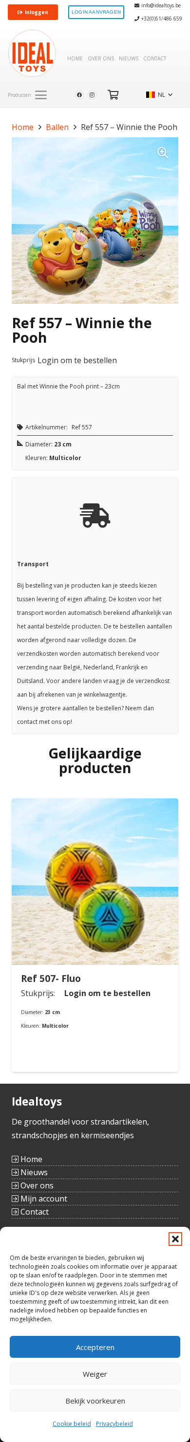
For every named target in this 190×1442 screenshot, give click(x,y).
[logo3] (32, 53)
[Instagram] (92, 95)
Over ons (36, 1185)
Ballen (57, 127)
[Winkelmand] (113, 95)
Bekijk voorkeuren (95, 1400)
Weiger (95, 1374)
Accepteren (95, 1347)
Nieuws (33, 1172)
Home (23, 127)
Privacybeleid (114, 1424)
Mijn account (43, 1198)
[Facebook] (79, 95)
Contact (34, 1211)
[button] (175, 1239)
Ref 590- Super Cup (145, 978)
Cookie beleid (72, 1424)
